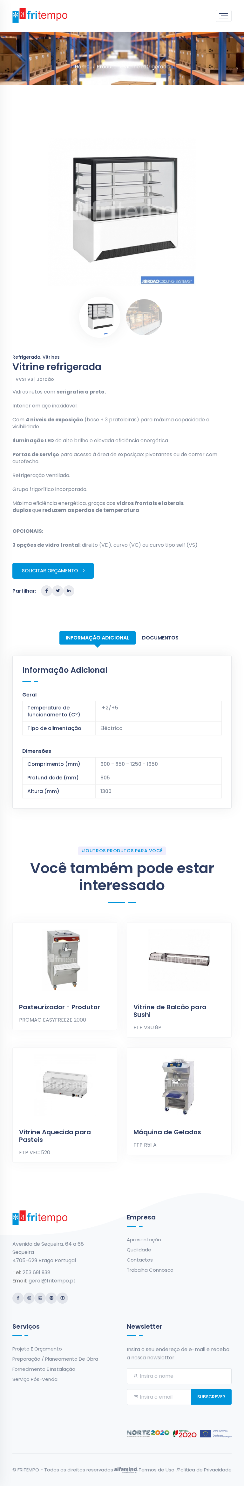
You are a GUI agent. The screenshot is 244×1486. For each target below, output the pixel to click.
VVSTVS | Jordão (35, 379)
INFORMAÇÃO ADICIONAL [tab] (97, 637)
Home (82, 66)
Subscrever (211, 1397)
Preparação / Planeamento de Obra (55, 1359)
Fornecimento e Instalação (43, 1369)
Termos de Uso (156, 1469)
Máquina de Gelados (167, 1132)
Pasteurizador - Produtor (59, 1007)
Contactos (140, 1259)
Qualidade (139, 1249)
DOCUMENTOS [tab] (160, 637)
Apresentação (144, 1239)
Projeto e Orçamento (37, 1348)
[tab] (99, 317)
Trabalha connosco (150, 1270)
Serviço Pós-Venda (35, 1379)
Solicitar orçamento (50, 570)
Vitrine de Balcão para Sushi (170, 1011)
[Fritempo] (39, 14)
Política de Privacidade (205, 1469)
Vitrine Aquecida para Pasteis (55, 1136)
